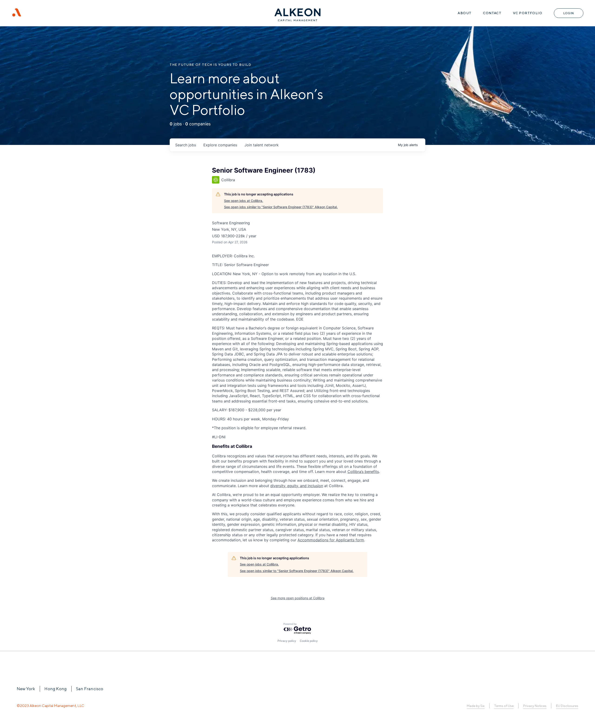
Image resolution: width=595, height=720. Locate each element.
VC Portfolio (527, 13)
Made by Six (476, 706)
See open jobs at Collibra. (243, 201)
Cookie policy (309, 641)
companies (220, 145)
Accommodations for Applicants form (331, 540)
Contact (492, 13)
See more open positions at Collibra (297, 598)
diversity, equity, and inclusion (296, 485)
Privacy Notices (534, 706)
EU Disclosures (567, 706)
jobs (185, 145)
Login (568, 13)
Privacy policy (287, 641)
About (464, 13)
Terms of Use (503, 706)
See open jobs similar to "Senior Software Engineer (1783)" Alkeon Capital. (281, 207)
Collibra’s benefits (363, 471)
